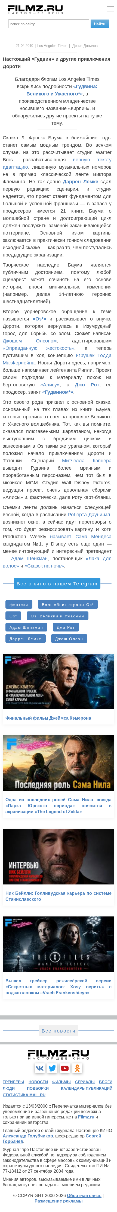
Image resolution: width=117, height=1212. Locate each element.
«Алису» (50, 384)
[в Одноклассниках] (77, 1068)
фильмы (61, 1082)
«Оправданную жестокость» (38, 348)
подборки (38, 1088)
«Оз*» (39, 319)
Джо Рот (87, 384)
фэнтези (19, 604)
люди (9, 1088)
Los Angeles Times (52, 46)
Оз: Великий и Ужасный (57, 616)
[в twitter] (52, 1068)
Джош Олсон (69, 639)
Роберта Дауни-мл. (90, 514)
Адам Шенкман (29, 558)
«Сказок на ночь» (44, 566)
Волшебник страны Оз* (68, 604)
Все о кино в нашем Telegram (57, 583)
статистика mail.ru (24, 1095)
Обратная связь (84, 1195)
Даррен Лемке (80, 181)
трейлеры (13, 1082)
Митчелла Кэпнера (87, 460)
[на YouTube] (65, 1068)
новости (38, 1082)
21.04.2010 (24, 46)
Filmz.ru (86, 1117)
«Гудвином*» (57, 392)
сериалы (85, 1082)
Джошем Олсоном (30, 341)
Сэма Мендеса (93, 536)
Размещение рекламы (59, 1201)
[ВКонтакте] (40, 1068)
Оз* (13, 616)
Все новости (59, 1031)
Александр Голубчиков (28, 1136)
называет (60, 536)
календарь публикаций (86, 1088)
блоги (105, 1082)
